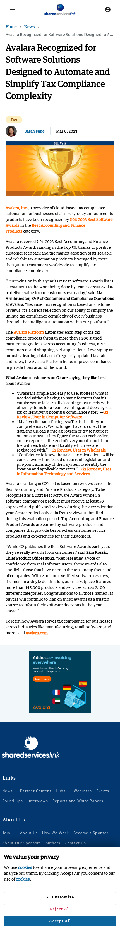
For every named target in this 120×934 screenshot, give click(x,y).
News (29, 26)
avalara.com (37, 632)
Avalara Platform (29, 332)
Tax (14, 120)
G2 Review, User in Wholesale (79, 450)
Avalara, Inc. (17, 207)
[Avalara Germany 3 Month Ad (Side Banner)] (60, 682)
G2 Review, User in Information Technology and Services (64, 471)
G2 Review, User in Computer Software (62, 414)
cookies (25, 867)
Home (11, 26)
